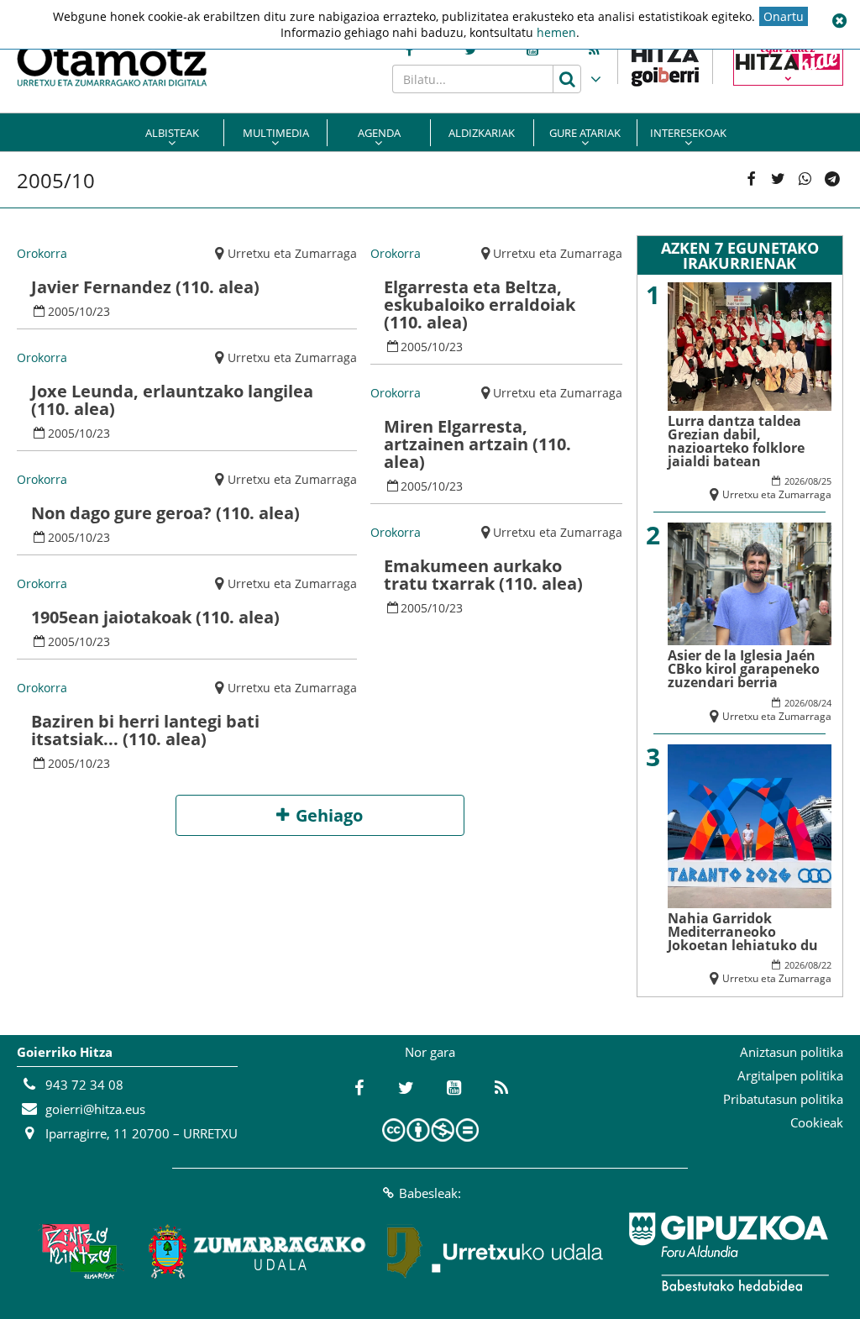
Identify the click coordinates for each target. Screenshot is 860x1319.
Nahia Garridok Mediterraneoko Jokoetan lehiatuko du (743, 931)
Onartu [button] (783, 16)
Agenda (379, 132)
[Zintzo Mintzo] (78, 1251)
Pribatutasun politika (783, 1098)
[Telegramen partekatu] (832, 180)
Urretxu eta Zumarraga (292, 253)
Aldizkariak (481, 132)
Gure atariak (585, 132)
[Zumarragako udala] (258, 1251)
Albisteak (172, 132)
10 (85, 311)
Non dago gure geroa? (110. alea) (165, 513)
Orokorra (42, 253)
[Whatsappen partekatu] (805, 180)
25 (826, 481)
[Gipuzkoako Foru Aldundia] (728, 1251)
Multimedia (276, 132)
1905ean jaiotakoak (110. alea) (155, 617)
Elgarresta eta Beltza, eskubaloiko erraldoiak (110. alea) (479, 305)
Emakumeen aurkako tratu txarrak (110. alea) (483, 574)
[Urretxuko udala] (495, 1251)
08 (813, 481)
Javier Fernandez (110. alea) (145, 287)
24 (826, 702)
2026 (794, 481)
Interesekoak (688, 132)
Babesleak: (430, 1193)
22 (826, 965)
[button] (839, 21)
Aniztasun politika (791, 1051)
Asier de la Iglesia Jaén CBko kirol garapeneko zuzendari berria (744, 668)
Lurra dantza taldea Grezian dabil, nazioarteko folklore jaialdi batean (736, 441)
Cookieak (816, 1122)
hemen (556, 32)
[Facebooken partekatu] (751, 180)
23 (103, 311)
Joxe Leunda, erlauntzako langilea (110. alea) (172, 400)
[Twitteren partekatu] (778, 180)
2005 (61, 311)
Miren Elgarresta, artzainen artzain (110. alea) (477, 444)
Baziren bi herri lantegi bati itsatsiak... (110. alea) (145, 730)
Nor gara (430, 1051)
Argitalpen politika (790, 1075)
